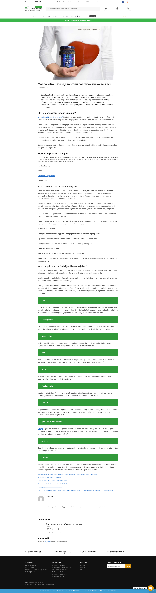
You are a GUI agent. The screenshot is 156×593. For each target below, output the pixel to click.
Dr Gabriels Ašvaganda (58, 565)
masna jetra (84, 507)
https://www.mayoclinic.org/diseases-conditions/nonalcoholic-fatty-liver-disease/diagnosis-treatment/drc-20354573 (68, 474)
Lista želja (128, 10)
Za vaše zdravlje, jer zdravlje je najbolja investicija (39, 584)
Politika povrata (29, 567)
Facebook (82, 565)
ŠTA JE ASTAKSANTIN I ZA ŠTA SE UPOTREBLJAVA (64, 524)
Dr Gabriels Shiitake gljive (59, 574)
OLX (81, 569)
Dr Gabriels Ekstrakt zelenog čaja (61, 567)
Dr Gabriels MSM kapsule (59, 572)
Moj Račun (106, 10)
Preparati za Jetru (55, 507)
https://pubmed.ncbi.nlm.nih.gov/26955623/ (50, 487)
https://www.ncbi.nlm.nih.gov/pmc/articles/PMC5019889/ (53, 480)
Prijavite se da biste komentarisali (54, 532)
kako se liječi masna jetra (73, 507)
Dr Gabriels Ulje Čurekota (59, 569)
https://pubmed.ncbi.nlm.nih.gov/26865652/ (49, 477)
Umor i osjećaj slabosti (46, 176)
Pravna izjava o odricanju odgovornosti (36, 569)
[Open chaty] (151, 588)
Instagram (82, 567)
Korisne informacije (117, 10)
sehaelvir (50, 496)
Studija (40, 429)
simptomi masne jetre (105, 507)
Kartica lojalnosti (30, 572)
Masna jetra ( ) (50, 117)
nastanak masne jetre (93, 507)
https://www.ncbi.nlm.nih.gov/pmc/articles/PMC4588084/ (53, 484)
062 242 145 (38, 1)
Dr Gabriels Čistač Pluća (59, 576)
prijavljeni (48, 541)
